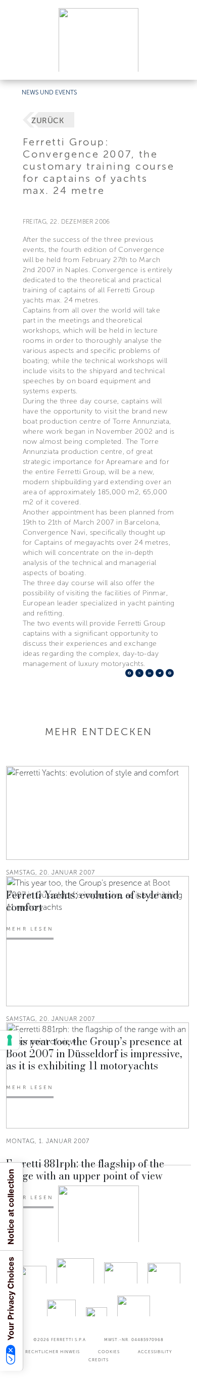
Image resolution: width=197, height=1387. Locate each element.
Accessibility (155, 1351)
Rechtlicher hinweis (52, 1351)
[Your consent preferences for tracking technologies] (9, 1040)
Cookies (109, 1351)
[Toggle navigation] (177, 62)
